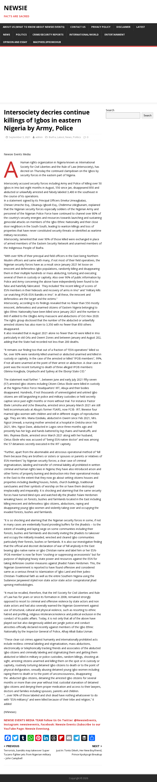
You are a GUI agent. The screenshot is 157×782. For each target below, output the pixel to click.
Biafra (52, 137)
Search (110, 110)
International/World (84, 34)
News (6, 34)
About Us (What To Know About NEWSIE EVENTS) (33, 27)
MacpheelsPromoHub (47, 42)
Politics (21, 34)
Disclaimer (123, 27)
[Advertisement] (78, 75)
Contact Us (77, 27)
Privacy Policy (100, 27)
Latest (140, 27)
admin (39, 137)
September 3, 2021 (19, 137)
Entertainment (115, 34)
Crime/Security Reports (48, 34)
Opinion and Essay (15, 42)
